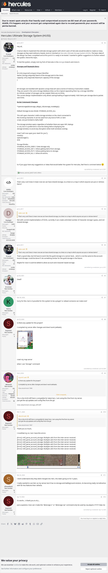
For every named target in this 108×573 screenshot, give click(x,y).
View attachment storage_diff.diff (29, 405)
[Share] (102, 43)
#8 (105, 319)
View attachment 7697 (25, 425)
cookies (16, 565)
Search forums (13, 14)
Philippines (11, 394)
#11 (104, 475)
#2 (105, 43)
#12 (104, 497)
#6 (105, 276)
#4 (105, 209)
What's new (16, 10)
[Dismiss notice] (105, 18)
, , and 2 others (30, 173)
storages (62, 62)
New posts (4, 14)
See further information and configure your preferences (21, 568)
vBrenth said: (22, 416)
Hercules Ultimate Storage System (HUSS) (76, 53)
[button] (21, 10)
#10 (104, 412)
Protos (5, 39)
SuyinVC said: (22, 377)
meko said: (21, 213)
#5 (105, 245)
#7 (105, 297)
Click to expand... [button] (61, 395)
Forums (6, 10)
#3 (105, 178)
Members (58, 10)
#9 (105, 373)
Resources (28, 10)
